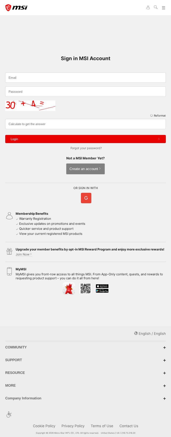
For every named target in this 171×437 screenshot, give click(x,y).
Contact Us (128, 426)
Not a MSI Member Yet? (85, 158)
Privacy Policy (73, 426)
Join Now (22, 254)
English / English (152, 334)
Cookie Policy (44, 426)
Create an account (83, 169)
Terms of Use (102, 426)
